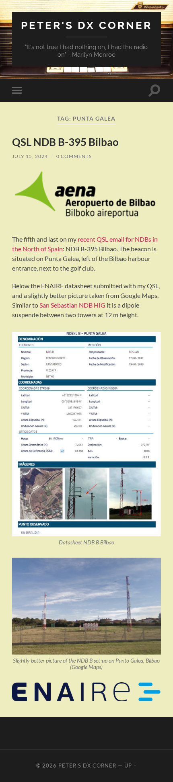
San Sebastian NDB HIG (72, 305)
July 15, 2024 (30, 156)
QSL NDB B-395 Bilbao (65, 141)
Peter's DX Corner (86, 25)
